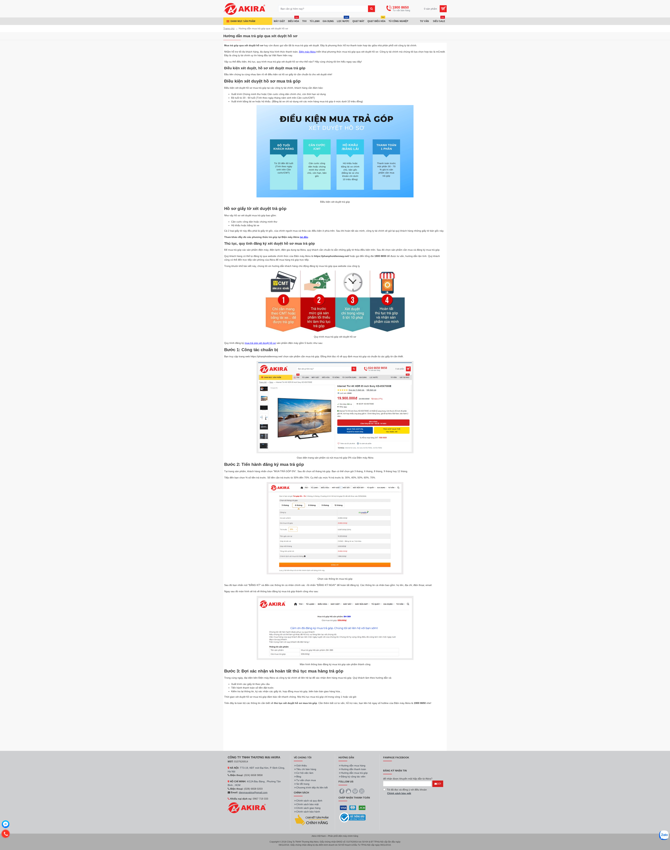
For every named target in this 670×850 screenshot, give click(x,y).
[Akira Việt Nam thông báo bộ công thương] (352, 817)
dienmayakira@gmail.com (253, 792)
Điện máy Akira (307, 51)
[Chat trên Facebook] (5, 824)
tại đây (304, 237)
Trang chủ (228, 28)
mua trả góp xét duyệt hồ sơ (260, 343)
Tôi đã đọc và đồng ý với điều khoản (407, 791)
